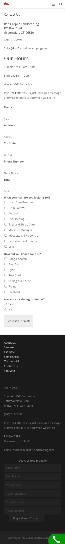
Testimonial (11, 361)
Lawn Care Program (21, 202)
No (10, 310)
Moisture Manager (20, 230)
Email (7, 179)
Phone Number (14, 161)
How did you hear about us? (22, 254)
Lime (11, 246)
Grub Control (16, 208)
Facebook (14, 292)
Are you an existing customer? (24, 299)
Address (9, 125)
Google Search (17, 259)
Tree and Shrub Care (21, 224)
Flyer (11, 270)
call (14, 93)
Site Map (9, 371)
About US (10, 342)
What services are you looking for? (27, 197)
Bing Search (16, 264)
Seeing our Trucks (20, 281)
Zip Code (10, 143)
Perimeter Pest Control (22, 241)
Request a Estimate (18, 321)
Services (9, 347)
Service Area (11, 357)
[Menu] (53, 4)
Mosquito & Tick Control (23, 235)
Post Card (14, 275)
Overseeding (16, 219)
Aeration (13, 213)
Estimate (9, 352)
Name (8, 107)
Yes (10, 304)
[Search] (60, 4)
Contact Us (11, 366)
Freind (12, 286)
